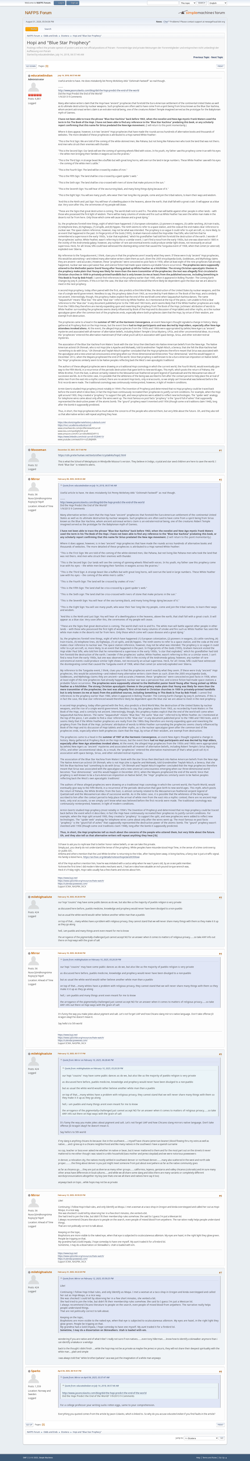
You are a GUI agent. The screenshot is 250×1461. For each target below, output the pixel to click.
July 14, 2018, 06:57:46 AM (69, 75)
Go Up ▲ (223, 1457)
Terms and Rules (210, 1457)
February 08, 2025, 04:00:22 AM (71, 479)
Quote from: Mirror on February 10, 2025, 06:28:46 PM (88, 1060)
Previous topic (201, 57)
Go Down (31, 66)
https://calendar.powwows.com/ (72, 883)
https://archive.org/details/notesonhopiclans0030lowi (111, 857)
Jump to (179, 1438)
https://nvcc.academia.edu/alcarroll (74, 425)
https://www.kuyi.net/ (68, 877)
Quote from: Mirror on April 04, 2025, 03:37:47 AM (86, 1377)
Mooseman (38, 450)
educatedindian (42, 75)
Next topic (217, 57)
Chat (165, 21)
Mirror (35, 479)
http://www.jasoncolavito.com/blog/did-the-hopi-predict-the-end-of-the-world (98, 90)
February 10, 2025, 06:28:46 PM (71, 953)
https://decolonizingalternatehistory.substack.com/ (82, 422)
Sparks (35, 1371)
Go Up (29, 1424)
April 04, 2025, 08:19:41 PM (69, 1371)
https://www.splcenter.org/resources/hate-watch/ (81, 880)
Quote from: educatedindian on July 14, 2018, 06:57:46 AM (90, 485)
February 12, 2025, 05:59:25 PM (71, 1195)
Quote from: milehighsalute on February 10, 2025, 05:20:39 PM (92, 959)
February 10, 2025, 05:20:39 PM (71, 896)
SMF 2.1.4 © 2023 (30, 1458)
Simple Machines (46, 1458)
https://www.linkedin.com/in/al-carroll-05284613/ (81, 436)
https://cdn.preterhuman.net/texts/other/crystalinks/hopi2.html (92, 455)
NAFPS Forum (38, 12)
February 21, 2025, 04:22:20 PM (71, 1272)
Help (198, 1457)
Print (220, 66)
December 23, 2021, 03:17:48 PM (72, 449)
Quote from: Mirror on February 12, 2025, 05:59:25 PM (88, 1278)
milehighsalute (41, 897)
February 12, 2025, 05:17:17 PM (71, 1053)
